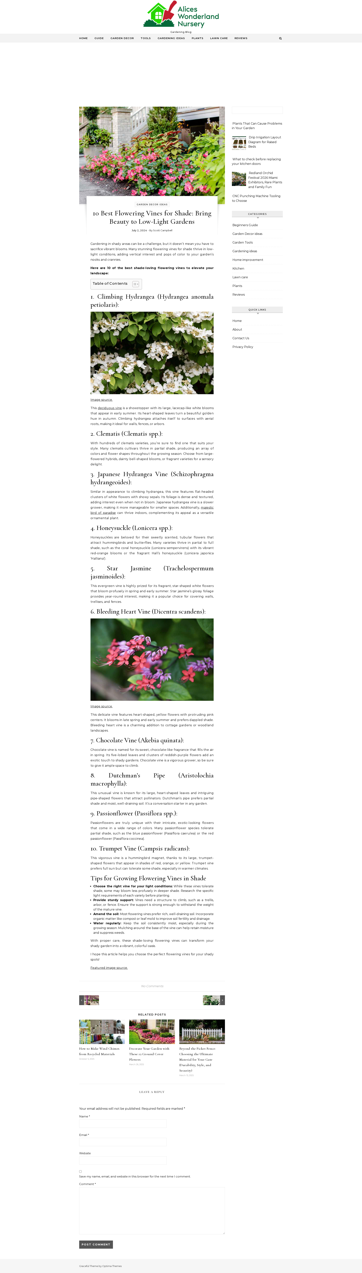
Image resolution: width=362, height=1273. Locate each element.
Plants (197, 38)
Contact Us (240, 338)
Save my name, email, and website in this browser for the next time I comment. (135, 1176)
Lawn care (219, 38)
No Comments (152, 986)
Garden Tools (242, 242)
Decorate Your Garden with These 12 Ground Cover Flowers (149, 1054)
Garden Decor (122, 38)
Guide (99, 38)
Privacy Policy (242, 347)
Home (83, 38)
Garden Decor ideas (152, 204)
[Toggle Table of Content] (134, 284)
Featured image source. (109, 968)
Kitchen (238, 268)
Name (84, 1116)
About (237, 329)
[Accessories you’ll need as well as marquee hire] (87, 1000)
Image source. (101, 400)
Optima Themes (112, 1266)
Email (84, 1135)
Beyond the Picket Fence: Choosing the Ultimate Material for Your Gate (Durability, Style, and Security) (197, 1059)
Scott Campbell (162, 230)
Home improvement (247, 260)
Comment (87, 1184)
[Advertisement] (181, 78)
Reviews (241, 38)
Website (85, 1153)
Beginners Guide (245, 225)
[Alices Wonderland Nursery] (181, 15)
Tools (146, 38)
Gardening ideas (171, 38)
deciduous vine (110, 408)
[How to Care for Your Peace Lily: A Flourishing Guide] (216, 1000)
